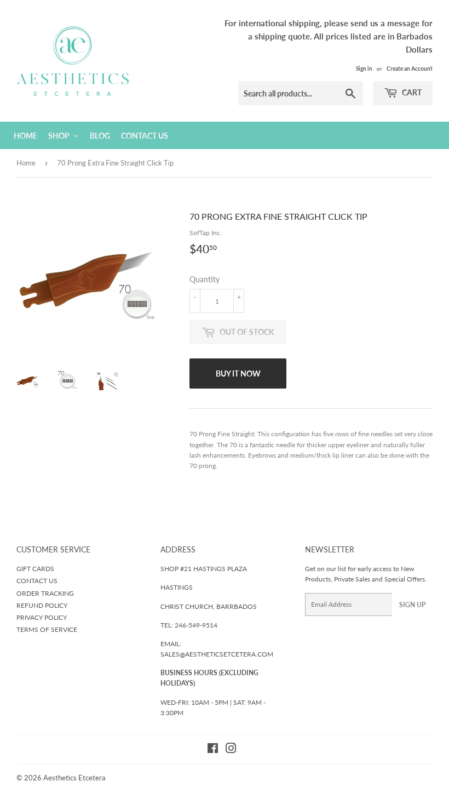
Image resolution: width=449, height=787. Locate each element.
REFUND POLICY (41, 605)
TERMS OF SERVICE (46, 629)
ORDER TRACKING (45, 593)
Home (26, 162)
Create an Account (410, 68)
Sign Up (412, 605)
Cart (411, 92)
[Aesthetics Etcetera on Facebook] (212, 750)
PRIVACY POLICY (41, 617)
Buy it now (238, 373)
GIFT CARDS (35, 568)
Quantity (204, 279)
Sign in (364, 68)
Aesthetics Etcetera (74, 777)
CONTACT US (36, 581)
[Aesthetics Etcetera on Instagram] (231, 750)
